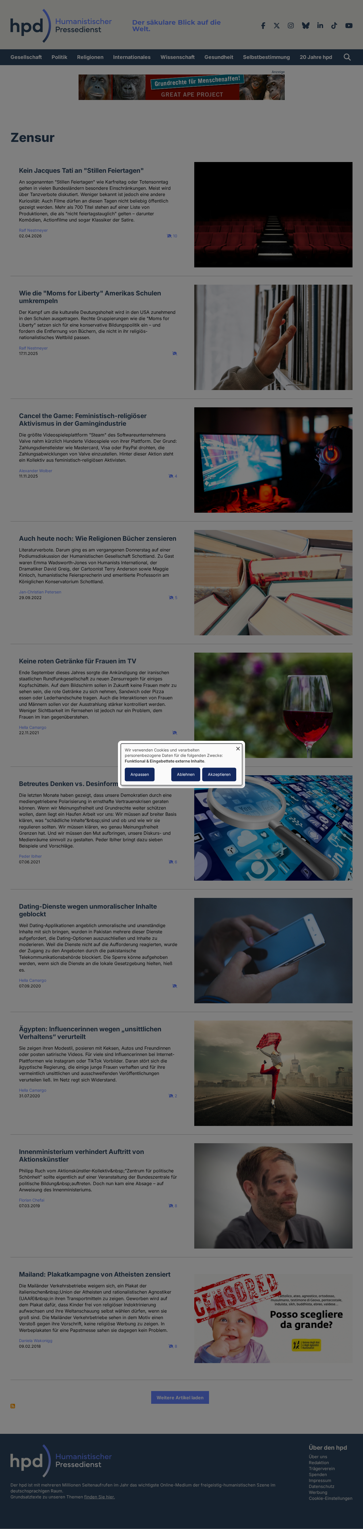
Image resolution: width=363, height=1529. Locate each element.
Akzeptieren (219, 774)
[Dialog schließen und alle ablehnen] (238, 747)
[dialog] (181, 764)
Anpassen (139, 774)
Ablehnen (186, 774)
